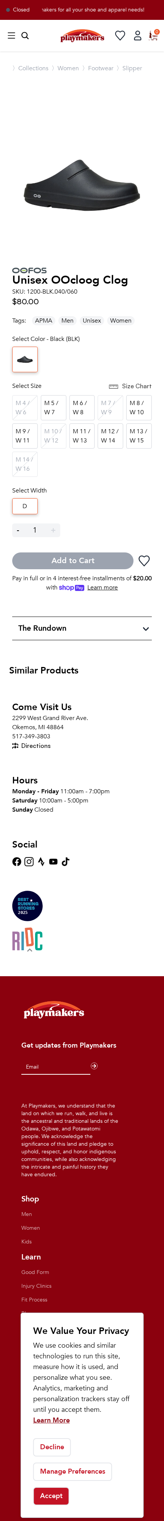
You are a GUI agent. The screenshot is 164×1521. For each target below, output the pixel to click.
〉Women (65, 68)
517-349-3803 (31, 736)
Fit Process (34, 1299)
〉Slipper (129, 68)
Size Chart (137, 386)
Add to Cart (73, 560)
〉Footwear (97, 68)
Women (121, 320)
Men (67, 320)
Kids (26, 1241)
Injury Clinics (36, 1286)
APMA (43, 320)
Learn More (51, 1420)
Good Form (35, 1272)
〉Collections (30, 68)
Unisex (92, 320)
